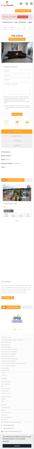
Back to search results (23, 11)
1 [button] (15, 221)
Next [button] (30, 52)
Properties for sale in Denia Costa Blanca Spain (13, 363)
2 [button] (17, 221)
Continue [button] (17, 445)
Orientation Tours (5, 396)
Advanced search (22, 17)
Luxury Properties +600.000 (8, 365)
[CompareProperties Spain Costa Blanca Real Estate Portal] (7, 3)
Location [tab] (16, 141)
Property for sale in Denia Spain (9, 358)
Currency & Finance (6, 412)
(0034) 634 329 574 (8, 428)
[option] (17, 52)
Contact (3, 399)
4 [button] (19, 329)
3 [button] (19, 221)
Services (3, 410)
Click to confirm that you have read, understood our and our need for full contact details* (17, 107)
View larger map (8, 298)
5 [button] (21, 329)
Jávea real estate (5, 344)
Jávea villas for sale (6, 342)
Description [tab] (17, 136)
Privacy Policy (11, 107)
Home (3, 373)
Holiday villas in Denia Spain (8, 361)
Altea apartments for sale (7, 356)
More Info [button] (6, 441)
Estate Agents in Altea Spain (8, 354)
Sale (2, 386)
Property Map (5, 368)
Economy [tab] (17, 145)
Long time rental (5, 381)
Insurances (4, 415)
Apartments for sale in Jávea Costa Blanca (12, 340)
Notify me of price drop (17, 39)
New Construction (6, 384)
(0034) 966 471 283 (9, 425)
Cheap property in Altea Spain (9, 351)
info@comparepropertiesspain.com (13, 431)
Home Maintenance (6, 417)
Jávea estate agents (6, 347)
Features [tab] (16, 131)
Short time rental (5, 388)
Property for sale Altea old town (9, 349)
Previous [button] (3, 52)
